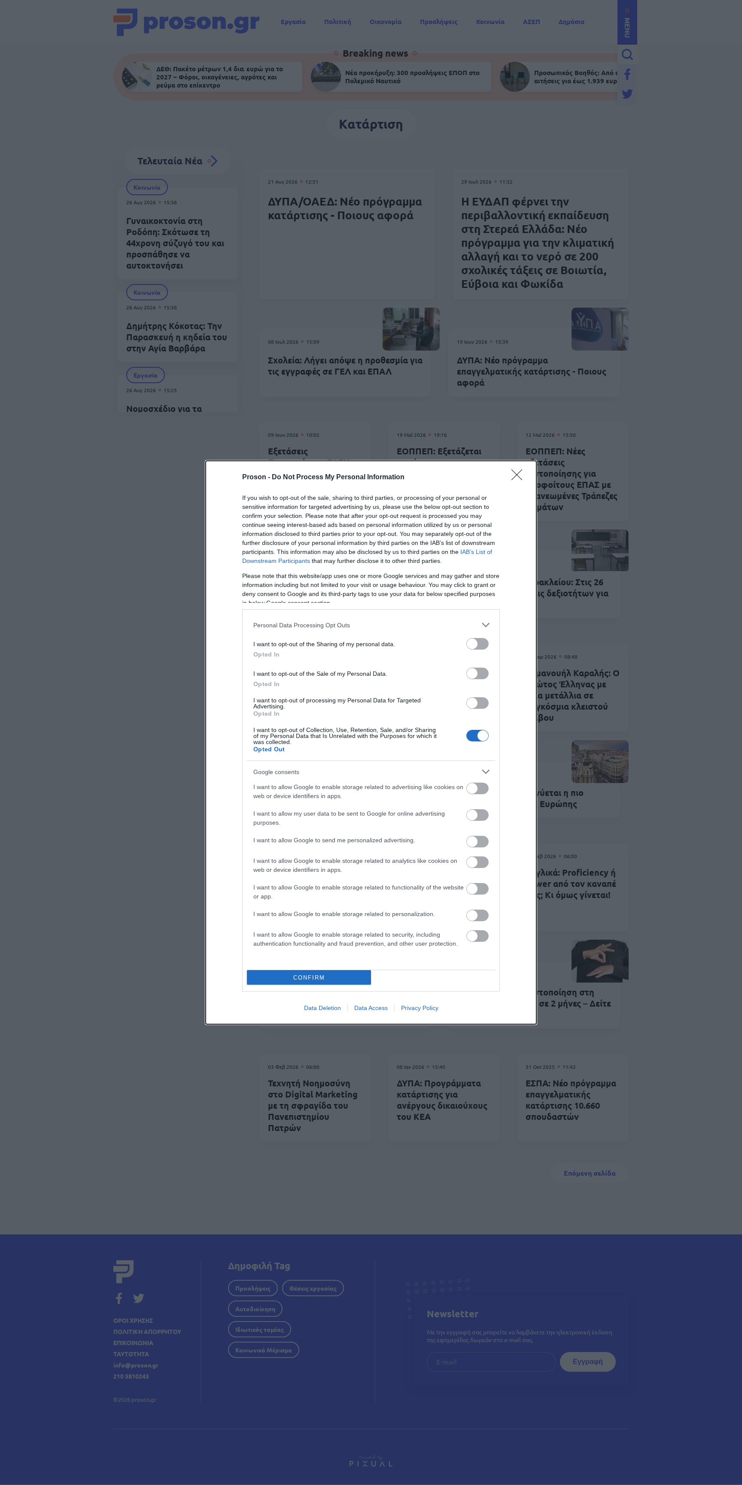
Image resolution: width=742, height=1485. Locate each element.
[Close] (519, 477)
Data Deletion (322, 1007)
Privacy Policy (419, 1007)
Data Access (371, 1007)
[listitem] (371, 624)
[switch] (477, 644)
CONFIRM (309, 977)
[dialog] (371, 742)
